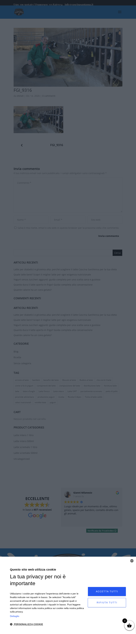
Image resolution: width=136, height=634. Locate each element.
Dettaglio (14, 616)
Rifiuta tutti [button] (107, 602)
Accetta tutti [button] (107, 591)
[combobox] (132, 560)
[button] (47, 624)
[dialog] (68, 595)
